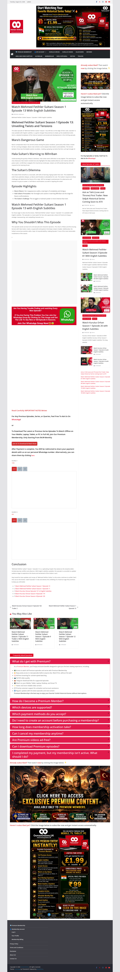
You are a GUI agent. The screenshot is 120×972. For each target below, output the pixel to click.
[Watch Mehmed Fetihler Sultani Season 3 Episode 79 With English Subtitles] (86, 289)
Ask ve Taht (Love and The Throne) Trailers (93, 185)
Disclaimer (13, 951)
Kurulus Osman (67, 52)
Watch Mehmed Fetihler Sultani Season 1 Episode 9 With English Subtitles (43, 636)
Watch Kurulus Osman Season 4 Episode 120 (30, 596)
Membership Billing (17, 939)
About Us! (13, 955)
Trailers (80, 56)
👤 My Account (39, 52)
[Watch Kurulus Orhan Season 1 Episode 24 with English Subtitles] (86, 362)
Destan (72, 56)
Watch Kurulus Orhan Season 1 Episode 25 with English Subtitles (101, 350)
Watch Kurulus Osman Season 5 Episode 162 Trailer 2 (27, 607)
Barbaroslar (49, 56)
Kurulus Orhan (54, 52)
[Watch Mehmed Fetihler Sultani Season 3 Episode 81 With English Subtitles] (95, 227)
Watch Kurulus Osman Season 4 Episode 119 (30, 594)
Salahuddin (80, 52)
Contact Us (13, 958)
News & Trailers (95, 188)
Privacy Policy (14, 944)
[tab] (14, 469)
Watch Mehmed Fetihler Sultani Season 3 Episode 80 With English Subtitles (101, 276)
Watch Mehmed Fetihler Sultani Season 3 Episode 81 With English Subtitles (94, 252)
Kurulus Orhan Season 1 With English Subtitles (94, 315)
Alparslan (38, 56)
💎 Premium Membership (24, 52)
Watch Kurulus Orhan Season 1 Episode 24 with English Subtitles (101, 361)
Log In (13, 932)
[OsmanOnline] (12, 54)
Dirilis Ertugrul (62, 56)
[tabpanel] (44, 489)
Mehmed (89, 52)
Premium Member (23, 666)
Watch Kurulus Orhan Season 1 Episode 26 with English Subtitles (95, 325)
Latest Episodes (86, 237)
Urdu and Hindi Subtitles (24, 56)
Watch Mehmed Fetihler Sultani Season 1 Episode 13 (32, 586)
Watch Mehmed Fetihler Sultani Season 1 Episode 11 (32, 589)
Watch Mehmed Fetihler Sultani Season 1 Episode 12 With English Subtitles (67, 636)
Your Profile (15, 936)
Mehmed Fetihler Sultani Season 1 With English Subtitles (25, 102)
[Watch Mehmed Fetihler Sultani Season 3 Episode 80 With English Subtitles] (86, 278)
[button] (45, 52)
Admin (22, 114)
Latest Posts (86, 188)
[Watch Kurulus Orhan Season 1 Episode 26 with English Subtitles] (95, 305)
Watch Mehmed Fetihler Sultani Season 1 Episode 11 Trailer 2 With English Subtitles (20, 636)
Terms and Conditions (16, 947)
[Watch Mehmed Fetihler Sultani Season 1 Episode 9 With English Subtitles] (44, 619)
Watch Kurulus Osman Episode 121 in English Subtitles (33, 591)
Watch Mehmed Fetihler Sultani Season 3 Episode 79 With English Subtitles (101, 288)
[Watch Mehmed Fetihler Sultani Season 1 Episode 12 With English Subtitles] (67, 619)
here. (33, 455)
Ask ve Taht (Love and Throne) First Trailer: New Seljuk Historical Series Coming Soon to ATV (95, 197)
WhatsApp (16, 419)
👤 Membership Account (17, 929)
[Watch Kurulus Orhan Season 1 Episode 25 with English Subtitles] (86, 351)
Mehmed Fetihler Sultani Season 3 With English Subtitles (94, 241)
